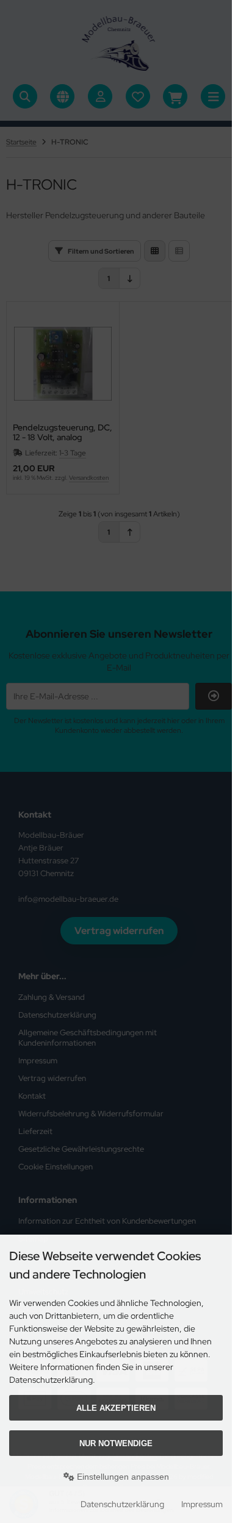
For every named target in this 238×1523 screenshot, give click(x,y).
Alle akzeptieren (116, 1408)
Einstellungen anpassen (121, 1477)
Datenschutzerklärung (122, 1504)
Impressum (202, 1504)
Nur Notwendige (116, 1443)
